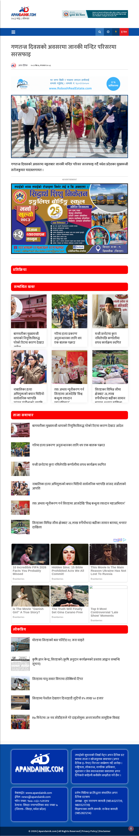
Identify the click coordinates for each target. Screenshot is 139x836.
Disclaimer (105, 831)
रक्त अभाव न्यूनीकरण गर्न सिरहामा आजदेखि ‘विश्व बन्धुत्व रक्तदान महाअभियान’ (69, 396)
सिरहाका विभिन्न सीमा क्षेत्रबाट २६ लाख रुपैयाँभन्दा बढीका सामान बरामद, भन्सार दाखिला (110, 396)
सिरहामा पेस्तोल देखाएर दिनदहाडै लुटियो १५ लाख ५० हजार (67, 698)
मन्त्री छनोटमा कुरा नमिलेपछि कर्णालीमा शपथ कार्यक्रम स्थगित (108, 338)
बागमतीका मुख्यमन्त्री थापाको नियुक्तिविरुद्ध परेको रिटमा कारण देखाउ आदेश (29, 340)
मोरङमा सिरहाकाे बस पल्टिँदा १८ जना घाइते (58, 640)
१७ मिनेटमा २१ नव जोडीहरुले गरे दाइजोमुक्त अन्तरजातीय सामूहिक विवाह (76, 718)
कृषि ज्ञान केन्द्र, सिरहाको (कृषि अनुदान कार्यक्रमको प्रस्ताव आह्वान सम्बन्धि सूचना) (76, 662)
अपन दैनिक (23, 65)
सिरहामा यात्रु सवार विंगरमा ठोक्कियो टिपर (57, 679)
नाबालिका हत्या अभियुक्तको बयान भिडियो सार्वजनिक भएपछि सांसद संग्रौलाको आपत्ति (29, 396)
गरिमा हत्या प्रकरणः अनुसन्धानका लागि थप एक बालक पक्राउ (68, 338)
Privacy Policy (90, 831)
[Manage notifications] (131, 828)
